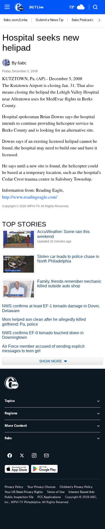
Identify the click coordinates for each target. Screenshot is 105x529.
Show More (51, 361)
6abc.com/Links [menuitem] (15, 20)
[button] (7, 7)
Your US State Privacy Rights (24, 491)
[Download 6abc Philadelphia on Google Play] (44, 469)
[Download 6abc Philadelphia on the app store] (17, 469)
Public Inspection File (19, 497)
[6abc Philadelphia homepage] (19, 7)
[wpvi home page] (11, 383)
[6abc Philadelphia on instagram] (34, 456)
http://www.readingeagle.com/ (29, 197)
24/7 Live (36, 7)
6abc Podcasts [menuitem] (82, 20)
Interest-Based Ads (82, 491)
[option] (20, 20)
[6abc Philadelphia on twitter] (22, 456)
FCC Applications (49, 497)
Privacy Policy (14, 486)
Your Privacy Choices (41, 486)
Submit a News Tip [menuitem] (49, 20)
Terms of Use (55, 491)
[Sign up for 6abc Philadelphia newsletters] (46, 456)
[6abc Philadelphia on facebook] (10, 456)
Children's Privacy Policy (76, 486)
